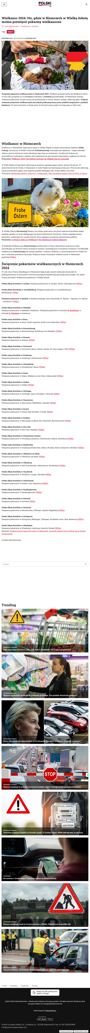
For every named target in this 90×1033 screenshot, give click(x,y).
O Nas (4, 985)
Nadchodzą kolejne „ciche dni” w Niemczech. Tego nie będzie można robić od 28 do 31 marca (49, 173)
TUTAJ (13, 257)
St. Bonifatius (73, 310)
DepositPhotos (51, 1011)
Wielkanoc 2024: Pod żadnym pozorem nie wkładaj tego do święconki (40, 159)
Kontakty (14, 985)
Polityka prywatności (66, 1031)
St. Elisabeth (14, 313)
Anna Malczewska (12, 26)
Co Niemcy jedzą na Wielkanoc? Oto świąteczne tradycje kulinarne (39, 240)
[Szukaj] (86, 4)
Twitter (35, 985)
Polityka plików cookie (80, 1031)
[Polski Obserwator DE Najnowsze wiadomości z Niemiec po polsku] (45, 4)
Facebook (25, 985)
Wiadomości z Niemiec (29, 26)
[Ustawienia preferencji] (88, 775)
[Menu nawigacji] (4, 4)
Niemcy (10, 32)
